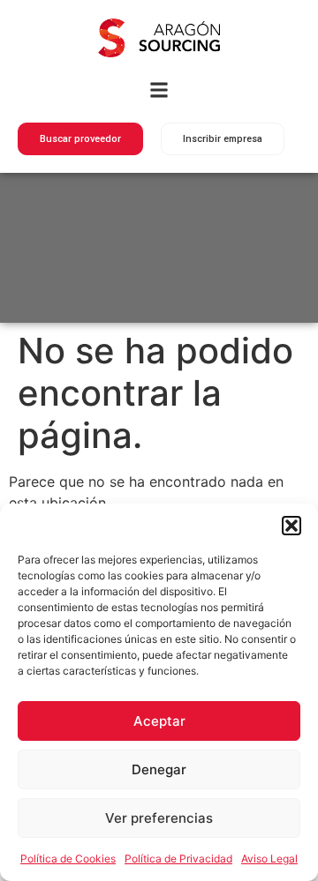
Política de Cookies (68, 858)
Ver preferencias (159, 818)
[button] (291, 525)
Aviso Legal (269, 858)
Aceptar (159, 721)
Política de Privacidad (178, 858)
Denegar (159, 769)
